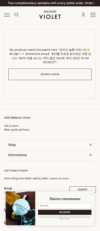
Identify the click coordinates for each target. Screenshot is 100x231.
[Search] (16, 15)
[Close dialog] (92, 193)
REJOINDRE (64, 212)
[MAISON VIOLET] (50, 14)
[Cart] (93, 15)
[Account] (83, 15)
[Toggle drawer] (7, 14)
